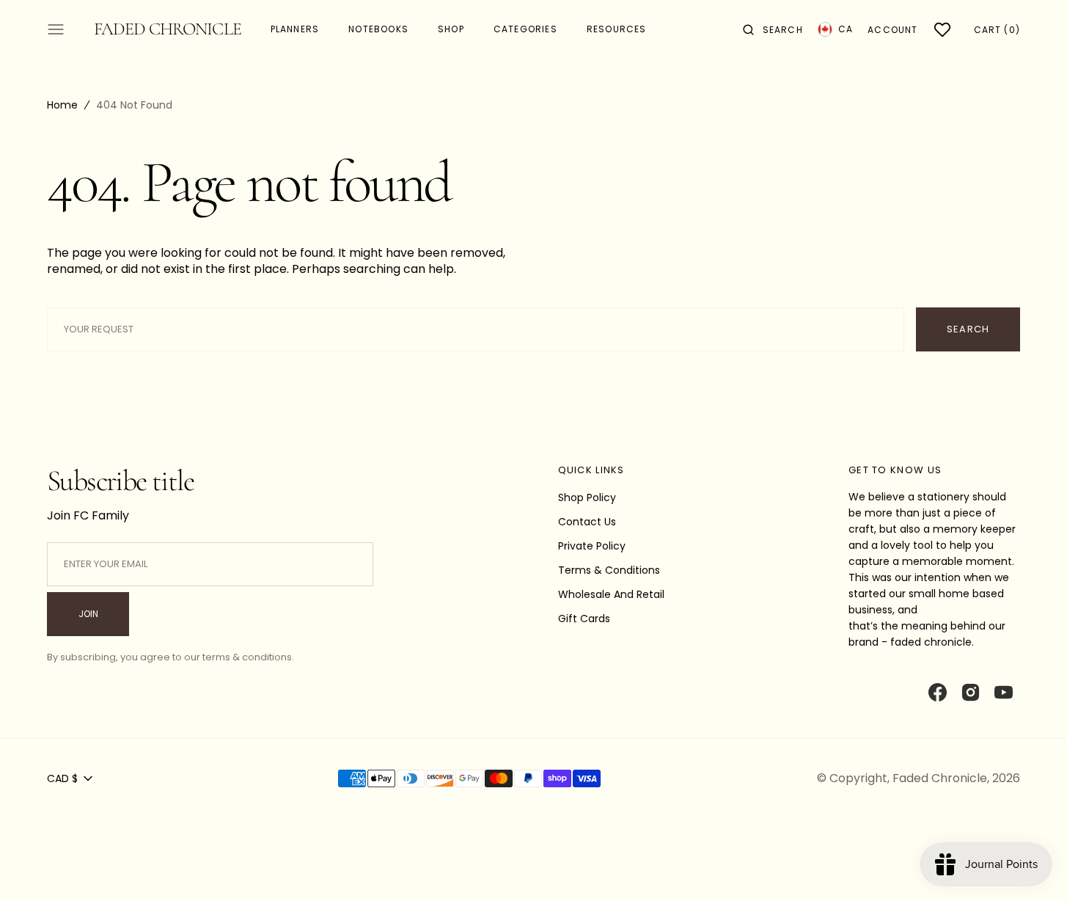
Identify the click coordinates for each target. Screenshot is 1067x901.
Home (62, 105)
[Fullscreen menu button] (56, 29)
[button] (773, 29)
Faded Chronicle (939, 778)
